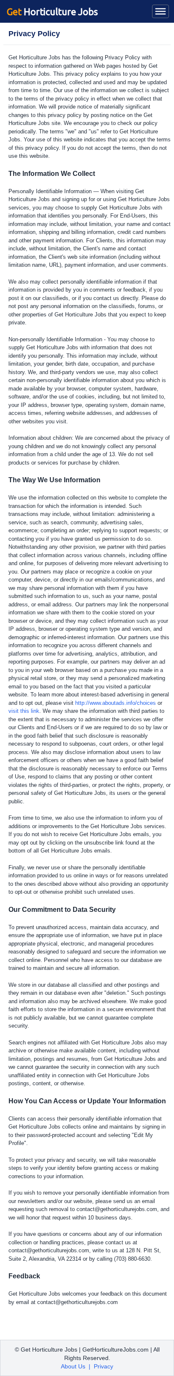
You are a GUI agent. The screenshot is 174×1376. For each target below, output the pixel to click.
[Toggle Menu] (160, 11)
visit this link (23, 711)
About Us (73, 1366)
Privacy (103, 1366)
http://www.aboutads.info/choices (115, 703)
